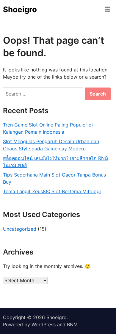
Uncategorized (19, 229)
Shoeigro (20, 9)
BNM (72, 324)
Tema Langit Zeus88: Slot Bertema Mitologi (52, 191)
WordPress (44, 324)
